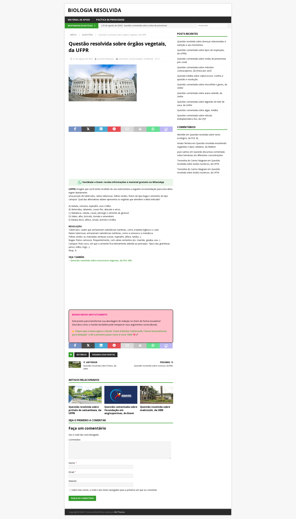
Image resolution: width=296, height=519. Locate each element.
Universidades (136, 58)
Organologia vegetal (103, 354)
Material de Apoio (79, 19)
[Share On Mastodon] (166, 129)
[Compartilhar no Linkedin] (101, 129)
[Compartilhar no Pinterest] (114, 129)
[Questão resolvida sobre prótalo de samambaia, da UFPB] (85, 395)
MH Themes (119, 512)
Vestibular (148, 58)
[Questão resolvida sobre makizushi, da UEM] (156, 395)
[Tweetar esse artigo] (88, 129)
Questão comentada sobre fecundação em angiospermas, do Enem (120, 410)
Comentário (74, 439)
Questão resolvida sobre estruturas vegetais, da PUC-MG (101, 260)
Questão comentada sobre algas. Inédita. (197, 110)
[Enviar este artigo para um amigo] (127, 129)
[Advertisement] (121, 157)
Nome (72, 462)
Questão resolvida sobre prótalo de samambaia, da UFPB (85, 410)
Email (72, 472)
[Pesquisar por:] (212, 25)
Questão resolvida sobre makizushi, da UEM (155, 408)
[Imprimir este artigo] (140, 129)
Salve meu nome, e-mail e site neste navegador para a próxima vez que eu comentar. (114, 489)
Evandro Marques (105, 58)
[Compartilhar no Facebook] (75, 129)
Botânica (81, 354)
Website (73, 481)
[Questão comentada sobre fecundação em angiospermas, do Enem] (121, 395)
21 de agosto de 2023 (83, 58)
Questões (123, 58)
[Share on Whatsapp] (153, 129)
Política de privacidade (110, 19)
